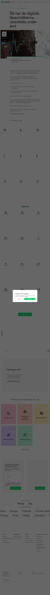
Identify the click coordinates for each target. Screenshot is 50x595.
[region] (25, 297)
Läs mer (27, 296)
